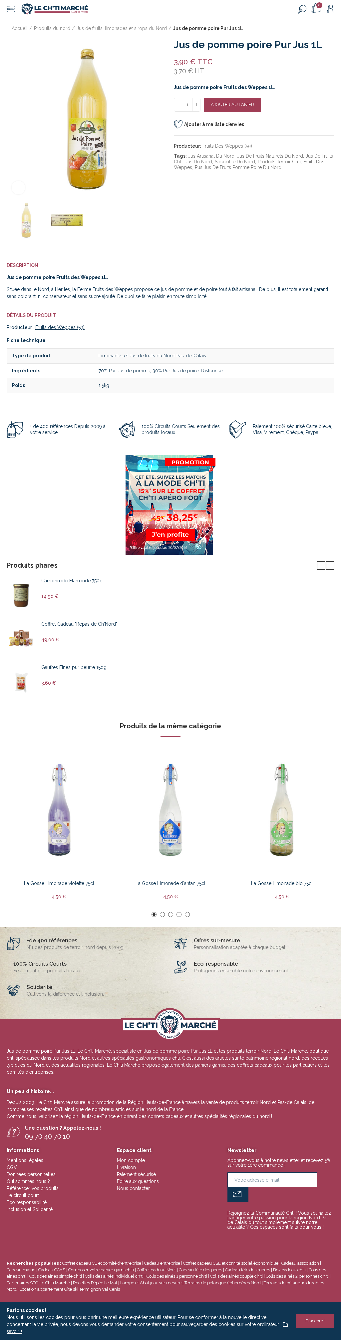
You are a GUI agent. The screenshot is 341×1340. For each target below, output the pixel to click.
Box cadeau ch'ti (289, 1269)
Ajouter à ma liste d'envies (214, 124)
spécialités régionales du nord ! (238, 1116)
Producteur (19, 327)
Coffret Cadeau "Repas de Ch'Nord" (79, 624)
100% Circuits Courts (40, 964)
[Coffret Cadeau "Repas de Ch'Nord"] (21, 639)
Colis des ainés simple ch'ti (55, 1276)
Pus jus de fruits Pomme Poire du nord (238, 167)
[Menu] (11, 9)
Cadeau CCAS (51, 1269)
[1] (237, 1194)
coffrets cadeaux (165, 1116)
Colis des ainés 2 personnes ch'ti (297, 1276)
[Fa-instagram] (289, 1239)
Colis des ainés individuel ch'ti (114, 1276)
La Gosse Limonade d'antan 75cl (170, 883)
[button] (13, 119)
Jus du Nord (198, 161)
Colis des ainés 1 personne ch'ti (177, 1276)
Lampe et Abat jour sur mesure (151, 1282)
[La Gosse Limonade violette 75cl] (59, 810)
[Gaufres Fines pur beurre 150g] (21, 682)
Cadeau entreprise (162, 1263)
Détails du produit (31, 315)
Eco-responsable (216, 964)
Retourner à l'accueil (321, 28)
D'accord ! (315, 1320)
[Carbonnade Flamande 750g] (21, 595)
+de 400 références (52, 940)
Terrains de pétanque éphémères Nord (222, 1282)
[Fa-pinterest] (278, 1239)
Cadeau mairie (21, 1269)
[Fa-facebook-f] (267, 1239)
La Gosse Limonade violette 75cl (59, 883)
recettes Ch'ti (50, 1109)
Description (22, 265)
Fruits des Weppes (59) (227, 146)
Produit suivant (329, 28)
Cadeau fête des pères (200, 1269)
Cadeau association (300, 1263)
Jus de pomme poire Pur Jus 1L (178, 1051)
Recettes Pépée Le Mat (95, 1282)
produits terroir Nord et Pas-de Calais (266, 1102)
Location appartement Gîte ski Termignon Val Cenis (70, 1289)
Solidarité (39, 987)
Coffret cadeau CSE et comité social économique (230, 1263)
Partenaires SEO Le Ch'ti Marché (38, 1282)
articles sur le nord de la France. (150, 1109)
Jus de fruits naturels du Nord (270, 156)
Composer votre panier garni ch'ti (101, 1269)
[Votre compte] (330, 9)
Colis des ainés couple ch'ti (236, 1276)
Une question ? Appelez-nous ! (63, 1128)
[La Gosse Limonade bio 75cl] (281, 810)
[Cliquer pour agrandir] (18, 187)
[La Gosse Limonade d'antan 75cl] (170, 810)
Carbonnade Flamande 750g (72, 580)
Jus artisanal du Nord (211, 156)
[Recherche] (302, 9)
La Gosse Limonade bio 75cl (282, 883)
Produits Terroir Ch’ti (279, 161)
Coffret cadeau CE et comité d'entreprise (101, 1263)
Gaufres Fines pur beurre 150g (74, 667)
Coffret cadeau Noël (156, 1269)
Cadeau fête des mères (247, 1269)
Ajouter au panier (232, 104)
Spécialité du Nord (235, 161)
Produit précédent (313, 28)
